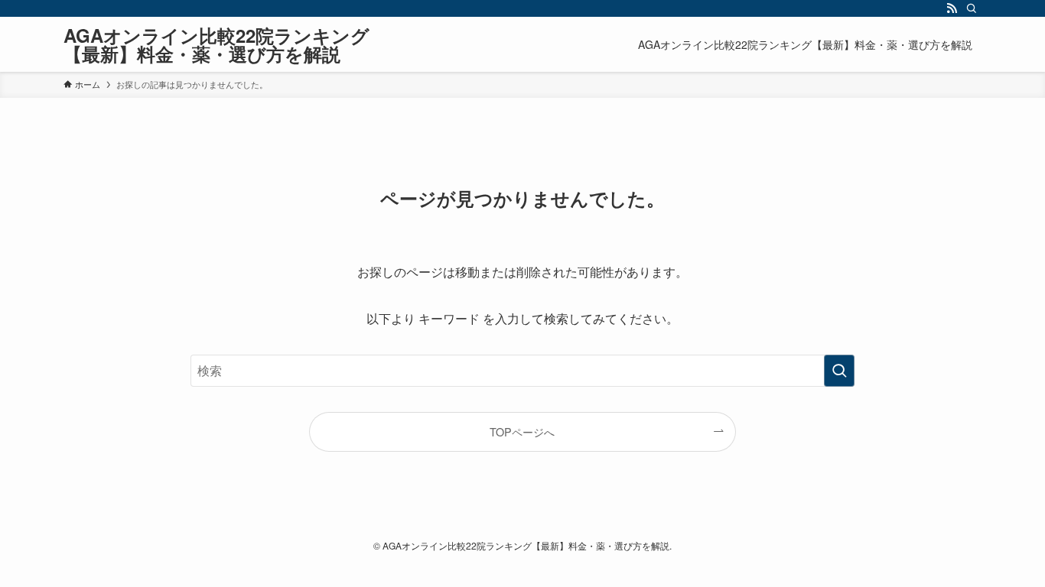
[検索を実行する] (839, 371)
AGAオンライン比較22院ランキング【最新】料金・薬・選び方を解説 (216, 44)
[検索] (972, 8)
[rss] (952, 8)
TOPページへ (522, 431)
